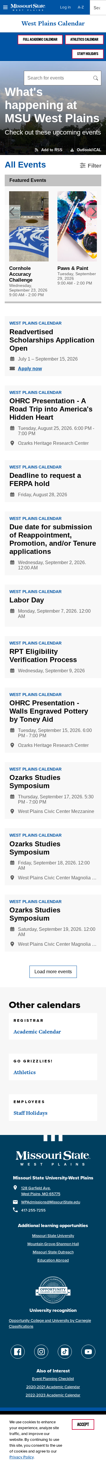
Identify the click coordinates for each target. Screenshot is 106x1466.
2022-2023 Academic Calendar (53, 1395)
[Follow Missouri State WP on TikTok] (65, 1352)
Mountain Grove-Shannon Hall (53, 1244)
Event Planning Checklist (53, 1378)
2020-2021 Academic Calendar (53, 1387)
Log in (65, 7)
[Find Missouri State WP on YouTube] (88, 1352)
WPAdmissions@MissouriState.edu (50, 1202)
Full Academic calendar (40, 39)
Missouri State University (53, 1235)
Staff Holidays (87, 54)
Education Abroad (53, 1260)
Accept (83, 1424)
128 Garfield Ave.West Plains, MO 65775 (40, 1191)
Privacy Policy (21, 1457)
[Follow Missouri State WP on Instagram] (41, 1352)
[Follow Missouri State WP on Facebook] (18, 1352)
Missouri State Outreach (53, 1252)
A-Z (81, 7)
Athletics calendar (84, 39)
